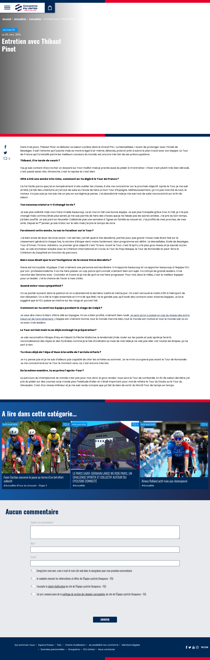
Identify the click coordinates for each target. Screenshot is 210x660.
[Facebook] (186, 647)
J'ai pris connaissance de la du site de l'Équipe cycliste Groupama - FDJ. (92, 594)
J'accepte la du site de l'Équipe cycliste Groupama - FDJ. (71, 586)
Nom (33, 543)
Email (33, 557)
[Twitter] (190, 647)
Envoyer (105, 619)
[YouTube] (193, 647)
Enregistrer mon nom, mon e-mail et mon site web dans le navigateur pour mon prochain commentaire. (84, 571)
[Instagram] (197, 647)
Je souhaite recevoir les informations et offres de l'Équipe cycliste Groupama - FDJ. (75, 578)
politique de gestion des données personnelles (83, 594)
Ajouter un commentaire (42, 522)
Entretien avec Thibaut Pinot (31, 44)
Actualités (20, 19)
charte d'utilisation (56, 586)
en (206, 647)
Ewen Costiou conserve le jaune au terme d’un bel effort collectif (33, 479)
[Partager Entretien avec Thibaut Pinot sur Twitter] (8, 152)
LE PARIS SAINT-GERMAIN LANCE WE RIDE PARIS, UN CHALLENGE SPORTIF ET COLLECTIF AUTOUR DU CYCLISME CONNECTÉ (102, 477)
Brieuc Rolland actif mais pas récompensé (164, 481)
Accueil (6, 19)
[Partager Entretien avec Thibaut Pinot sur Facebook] (8, 147)
